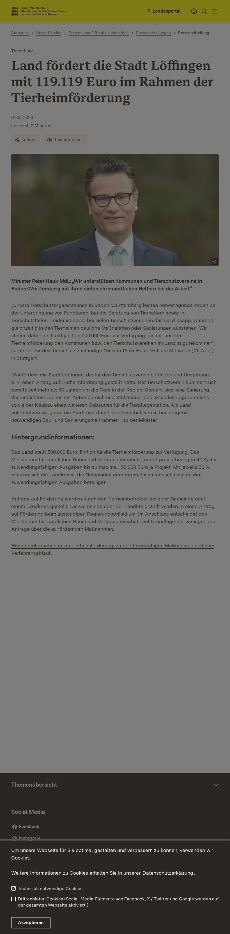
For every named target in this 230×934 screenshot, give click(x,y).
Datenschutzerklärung (167, 873)
